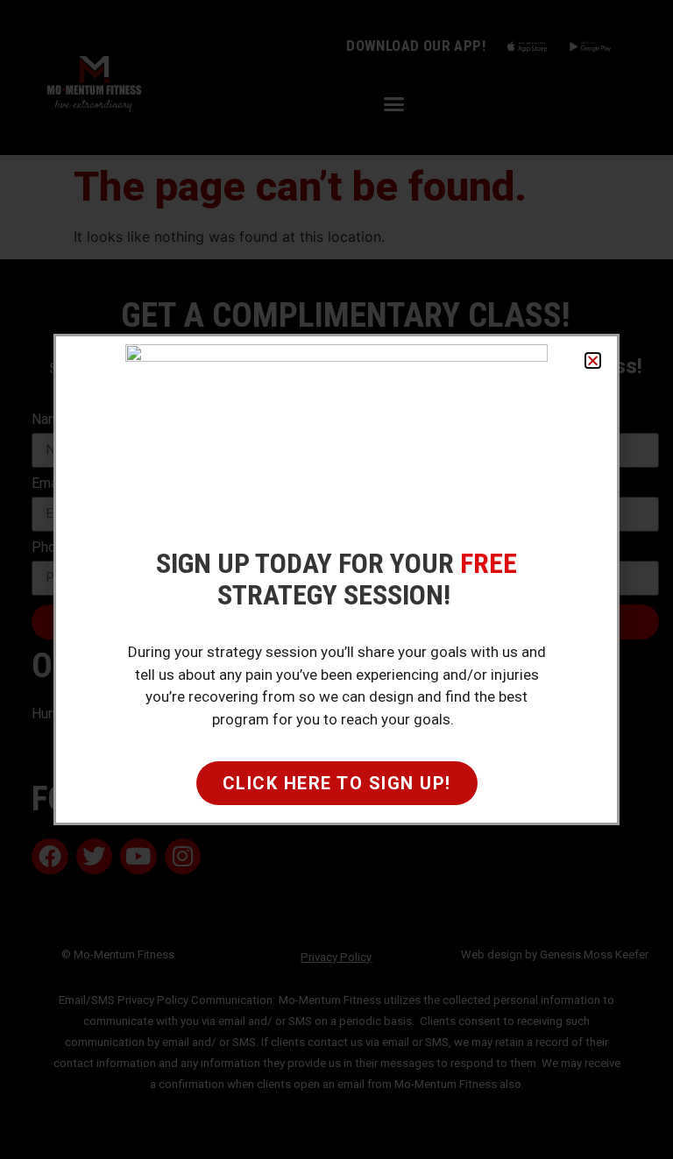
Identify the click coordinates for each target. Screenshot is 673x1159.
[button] (592, 360)
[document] (336, 579)
